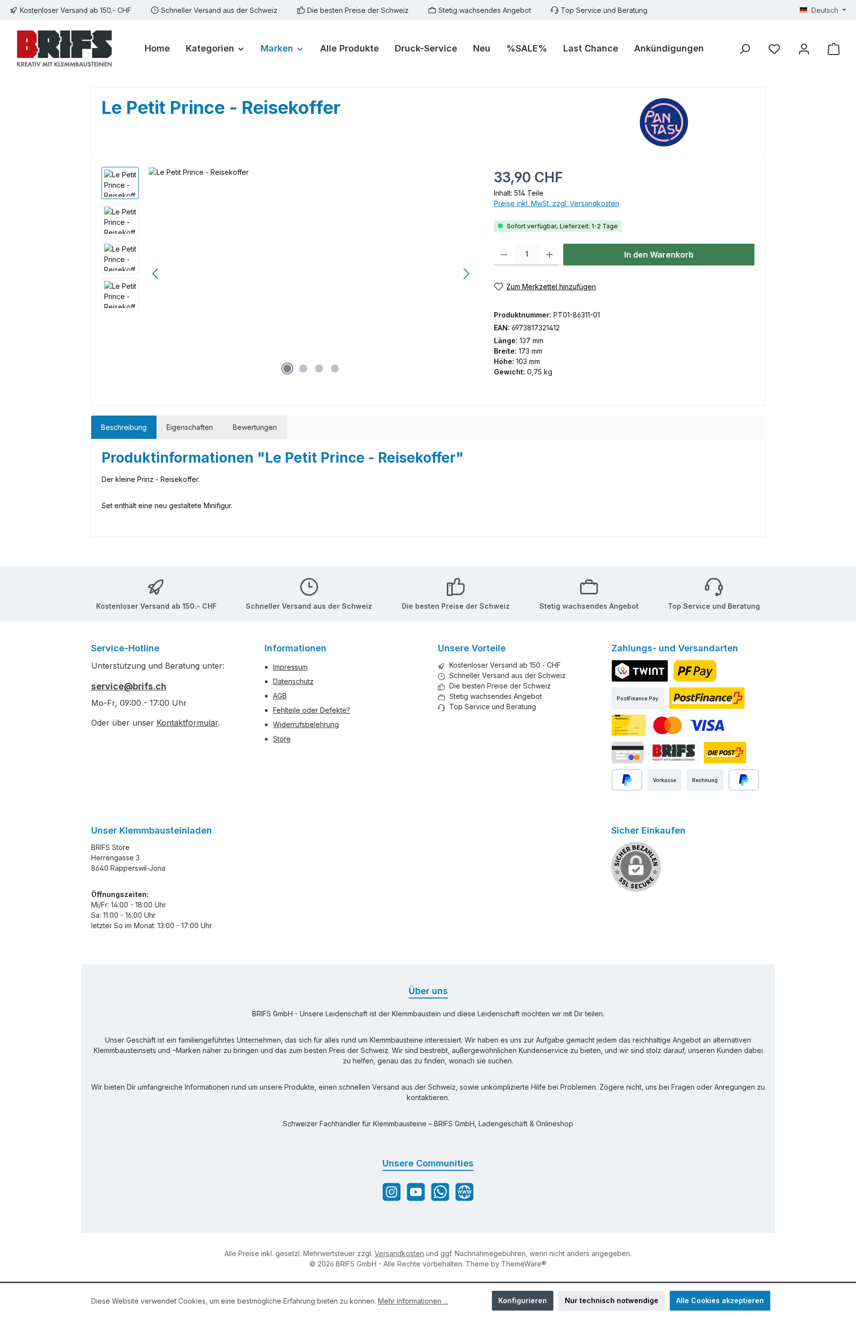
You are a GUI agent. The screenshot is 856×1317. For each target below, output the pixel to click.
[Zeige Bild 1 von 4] (287, 368)
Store (282, 739)
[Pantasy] (697, 122)
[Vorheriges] (156, 274)
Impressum (290, 667)
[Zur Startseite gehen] (64, 48)
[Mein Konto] (804, 49)
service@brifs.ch (128, 686)
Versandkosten (399, 1253)
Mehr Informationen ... (413, 1301)
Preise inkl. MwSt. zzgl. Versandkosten (556, 203)
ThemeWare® (523, 1264)
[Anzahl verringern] (504, 254)
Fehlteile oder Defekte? (311, 710)
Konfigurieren (522, 1300)
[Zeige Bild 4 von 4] (335, 368)
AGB (280, 695)
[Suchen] (744, 49)
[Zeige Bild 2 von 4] (303, 368)
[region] (288, 273)
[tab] (124, 427)
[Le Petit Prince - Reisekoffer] (311, 273)
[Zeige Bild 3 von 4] (319, 368)
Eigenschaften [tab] (189, 427)
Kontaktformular (187, 723)
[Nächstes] (466, 274)
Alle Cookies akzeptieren (720, 1300)
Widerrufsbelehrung (306, 724)
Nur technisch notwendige (611, 1300)
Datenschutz (293, 681)
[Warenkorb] (833, 49)
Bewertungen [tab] (255, 427)
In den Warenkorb (659, 255)
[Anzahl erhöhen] (549, 254)
